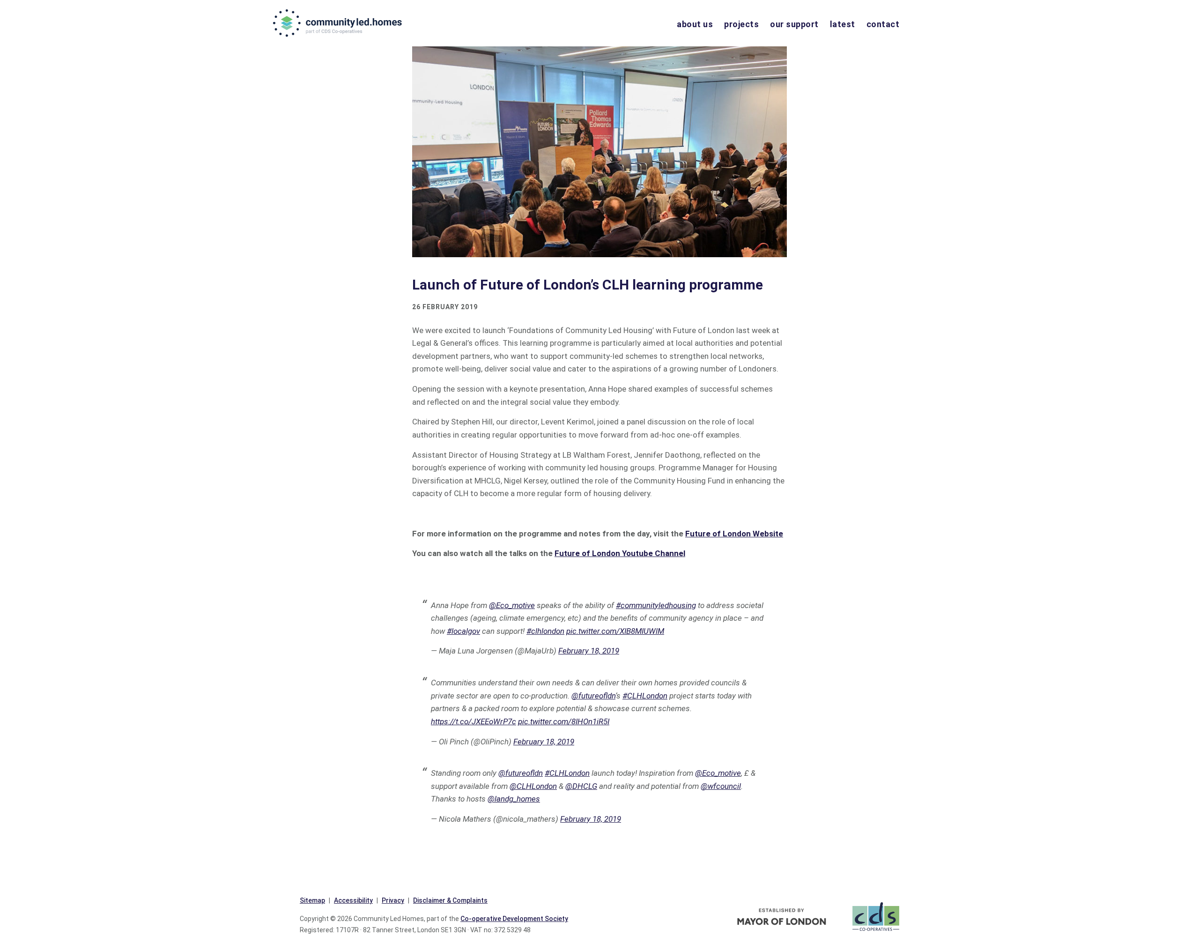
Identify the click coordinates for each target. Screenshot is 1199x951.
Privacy (393, 900)
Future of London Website (734, 533)
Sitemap (312, 900)
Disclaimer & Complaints (450, 900)
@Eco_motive (512, 605)
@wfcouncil (721, 786)
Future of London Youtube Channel (620, 553)
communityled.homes (338, 23)
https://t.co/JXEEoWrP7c (473, 721)
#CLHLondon (644, 695)
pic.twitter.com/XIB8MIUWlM (615, 631)
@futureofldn (593, 695)
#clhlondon (545, 631)
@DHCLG (581, 786)
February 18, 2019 (588, 650)
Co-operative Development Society (514, 918)
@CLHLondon (533, 786)
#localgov (463, 631)
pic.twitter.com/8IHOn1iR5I (563, 721)
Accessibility (353, 900)
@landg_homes (514, 798)
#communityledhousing (656, 605)
